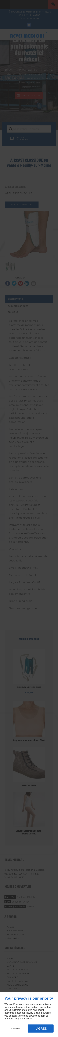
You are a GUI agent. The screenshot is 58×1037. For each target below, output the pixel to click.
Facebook (27, 1018)
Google (17, 1018)
